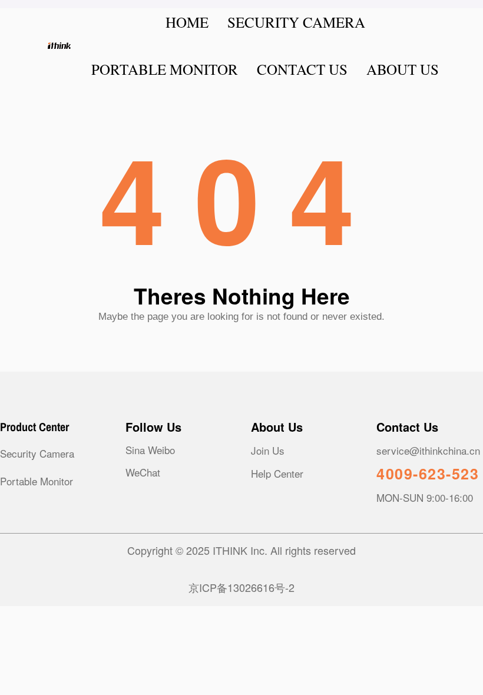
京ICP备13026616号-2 (241, 587)
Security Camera (37, 453)
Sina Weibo (150, 449)
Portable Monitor (36, 481)
